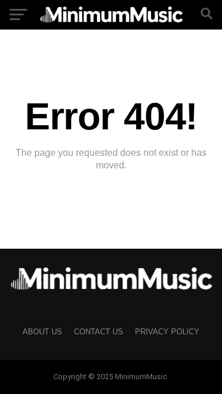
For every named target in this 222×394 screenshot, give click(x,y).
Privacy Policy (167, 331)
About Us (42, 331)
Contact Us (98, 331)
